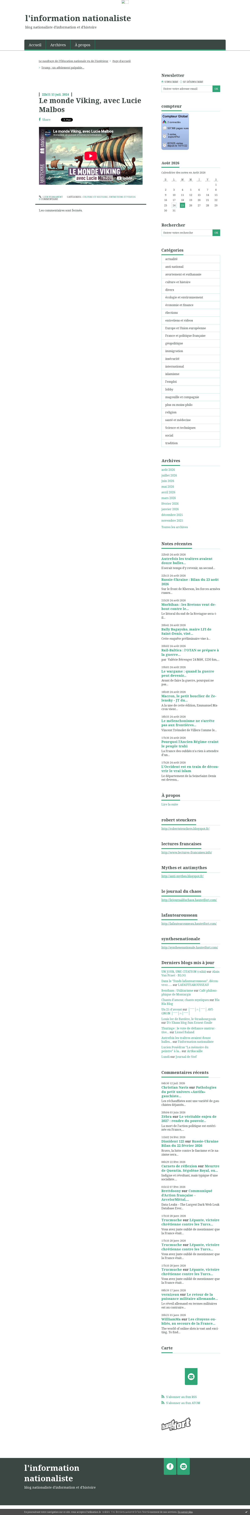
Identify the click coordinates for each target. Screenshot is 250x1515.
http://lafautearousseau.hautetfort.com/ (189, 924)
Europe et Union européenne (185, 328)
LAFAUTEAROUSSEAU (193, 985)
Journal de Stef (186, 1057)
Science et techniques (180, 428)
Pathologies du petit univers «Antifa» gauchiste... (188, 1091)
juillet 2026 (169, 475)
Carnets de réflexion (179, 1166)
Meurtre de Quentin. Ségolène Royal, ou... (190, 1168)
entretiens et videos (122, 196)
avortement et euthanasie (183, 274)
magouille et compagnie (182, 397)
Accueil (35, 44)
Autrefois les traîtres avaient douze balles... (186, 560)
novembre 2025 (172, 520)
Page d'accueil (122, 61)
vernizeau (170, 1294)
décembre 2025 (172, 515)
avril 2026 (168, 492)
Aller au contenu (13, 8)
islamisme (172, 374)
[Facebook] (170, 1466)
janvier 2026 (170, 509)
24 (174, 205)
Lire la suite (169, 804)
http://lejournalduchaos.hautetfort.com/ (189, 900)
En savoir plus (185, 1512)
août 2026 (168, 470)
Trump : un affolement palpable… (62, 67)
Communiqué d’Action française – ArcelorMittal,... (186, 1195)
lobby (169, 389)
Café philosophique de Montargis (189, 992)
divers (169, 290)
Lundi (165, 1057)
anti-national (174, 267)
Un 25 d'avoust (171, 1009)
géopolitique (174, 343)
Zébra (166, 1116)
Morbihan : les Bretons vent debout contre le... (188, 606)
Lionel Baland (184, 1032)
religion (170, 412)
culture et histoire (95, 196)
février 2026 (170, 504)
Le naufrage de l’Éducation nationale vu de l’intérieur (73, 61)
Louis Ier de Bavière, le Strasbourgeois (188, 1019)
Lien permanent (52, 196)
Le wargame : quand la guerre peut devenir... (187, 673)
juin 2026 (167, 481)
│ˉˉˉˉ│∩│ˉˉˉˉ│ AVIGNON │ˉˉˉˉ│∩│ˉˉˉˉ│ (187, 1011)
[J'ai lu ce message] (246, 1511)
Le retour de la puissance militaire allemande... (189, 1296)
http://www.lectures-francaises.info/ (186, 852)
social (169, 435)
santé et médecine (178, 420)
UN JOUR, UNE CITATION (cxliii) (183, 972)
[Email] (191, 1376)
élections (171, 313)
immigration (174, 351)
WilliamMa (171, 1319)
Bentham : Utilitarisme (177, 990)
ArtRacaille (195, 1051)
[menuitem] (35, 45)
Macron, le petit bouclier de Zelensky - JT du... (188, 698)
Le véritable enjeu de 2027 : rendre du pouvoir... (189, 1118)
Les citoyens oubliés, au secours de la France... (188, 1321)
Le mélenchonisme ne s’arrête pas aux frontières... (187, 723)
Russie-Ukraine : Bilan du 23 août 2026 (190, 581)
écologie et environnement (184, 297)
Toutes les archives (174, 527)
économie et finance (179, 305)
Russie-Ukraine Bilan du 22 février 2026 (190, 1143)
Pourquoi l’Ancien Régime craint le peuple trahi (190, 743)
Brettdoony (171, 1191)
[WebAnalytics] (125, 2)
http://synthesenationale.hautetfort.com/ (189, 947)
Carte (167, 1347)
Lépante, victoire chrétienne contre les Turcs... (190, 1222)
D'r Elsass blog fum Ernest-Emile (189, 1023)
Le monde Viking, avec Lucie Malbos (90, 105)
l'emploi (171, 382)
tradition (171, 443)
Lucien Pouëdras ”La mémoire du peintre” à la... (184, 1049)
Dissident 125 (172, 1141)
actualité (171, 259)
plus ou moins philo (178, 405)
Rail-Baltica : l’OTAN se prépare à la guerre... (190, 652)
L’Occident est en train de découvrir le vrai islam (190, 768)
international (174, 366)
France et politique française (185, 336)
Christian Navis (174, 1087)
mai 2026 (167, 487)
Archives (58, 44)
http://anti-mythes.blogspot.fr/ (182, 876)
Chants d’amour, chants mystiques (185, 1000)
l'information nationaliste (78, 17)
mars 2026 (168, 498)
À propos (82, 44)
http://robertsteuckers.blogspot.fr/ (185, 829)
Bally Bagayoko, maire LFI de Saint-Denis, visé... (186, 631)
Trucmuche (171, 1220)
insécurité (172, 359)
